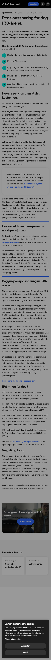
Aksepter (25, 646)
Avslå (25, 652)
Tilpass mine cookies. (13, 639)
